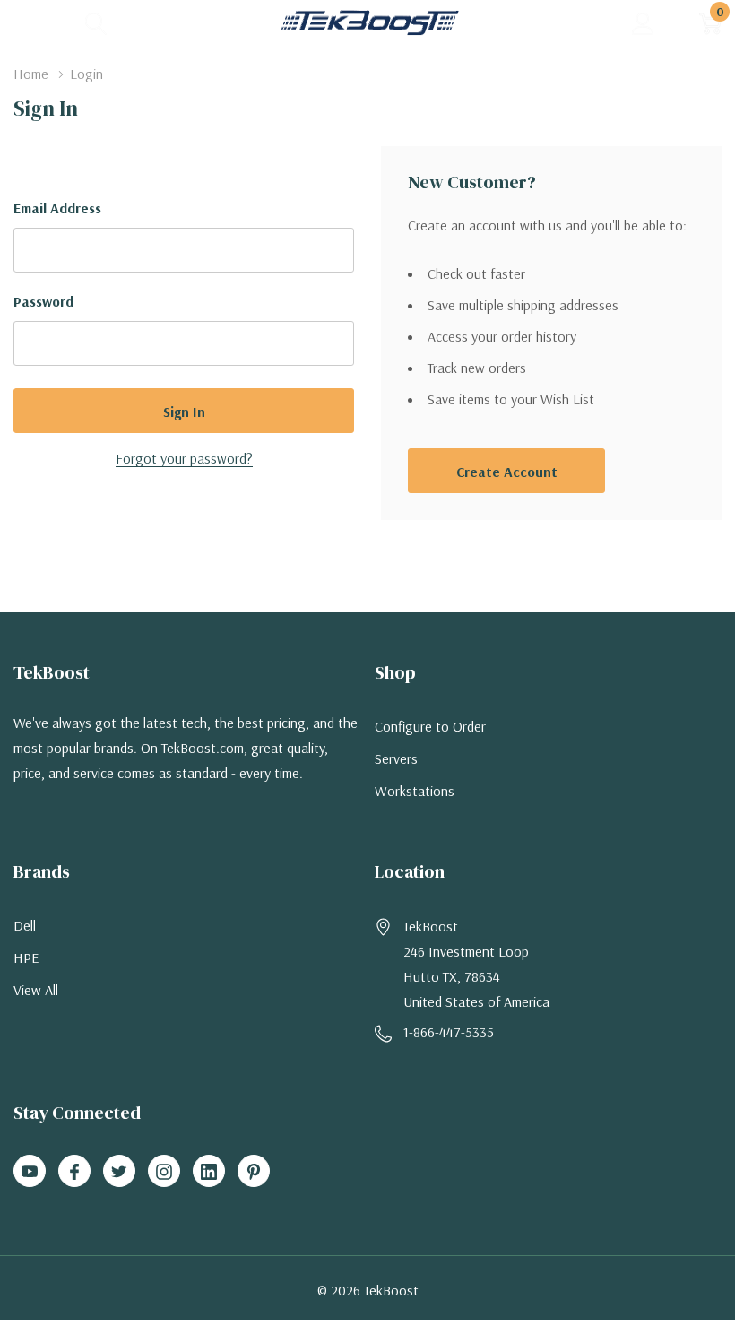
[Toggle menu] (26, 22)
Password (43, 301)
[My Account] (643, 23)
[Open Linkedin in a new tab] (209, 1172)
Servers (396, 758)
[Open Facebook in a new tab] (74, 1172)
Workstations (414, 791)
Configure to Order (430, 726)
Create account (507, 472)
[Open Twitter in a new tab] (119, 1172)
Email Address (57, 208)
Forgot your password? (184, 458)
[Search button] (96, 23)
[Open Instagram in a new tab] (164, 1172)
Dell (24, 925)
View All (35, 990)
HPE (26, 957)
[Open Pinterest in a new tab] (253, 1172)
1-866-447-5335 (448, 1032)
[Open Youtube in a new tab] (29, 1172)
